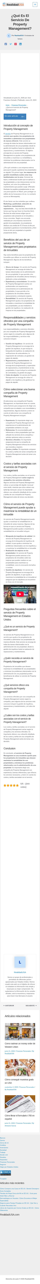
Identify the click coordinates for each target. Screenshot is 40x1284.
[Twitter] (11, 44)
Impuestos (3, 1159)
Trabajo (2, 1152)
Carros (2, 1140)
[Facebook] (6, 44)
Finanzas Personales (23, 1051)
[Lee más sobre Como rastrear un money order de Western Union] (20, 1031)
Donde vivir (4, 1155)
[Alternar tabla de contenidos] (21, 117)
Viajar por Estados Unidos (9, 1167)
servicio (8, 134)
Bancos (2, 1138)
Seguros (3, 1164)
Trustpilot (3, 1179)
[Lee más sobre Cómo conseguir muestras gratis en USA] (20, 1067)
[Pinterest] (15, 44)
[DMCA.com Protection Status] (5, 1173)
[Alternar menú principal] (35, 4)
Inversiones (4, 1147)
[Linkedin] (20, 44)
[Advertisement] (20, 76)
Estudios (3, 1157)
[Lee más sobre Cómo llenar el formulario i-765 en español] (20, 1104)
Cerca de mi (4, 1143)
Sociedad (3, 1150)
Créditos (3, 1145)
